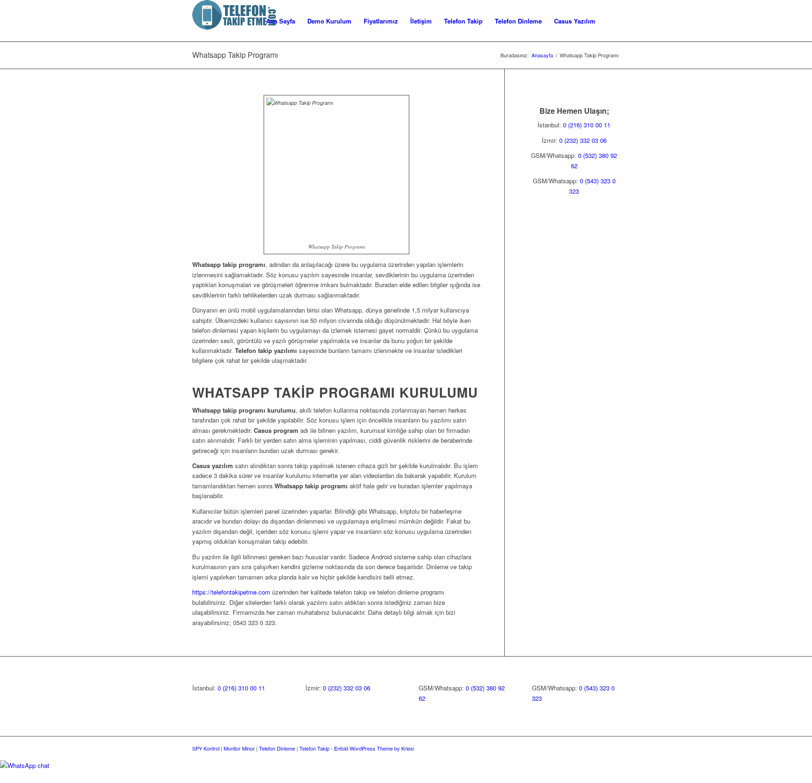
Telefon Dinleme (277, 748)
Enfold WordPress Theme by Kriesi (374, 748)
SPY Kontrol (205, 748)
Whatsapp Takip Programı (235, 54)
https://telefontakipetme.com (231, 591)
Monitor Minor (239, 748)
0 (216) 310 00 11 (586, 124)
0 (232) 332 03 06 (583, 140)
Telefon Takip (314, 748)
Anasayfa (542, 55)
